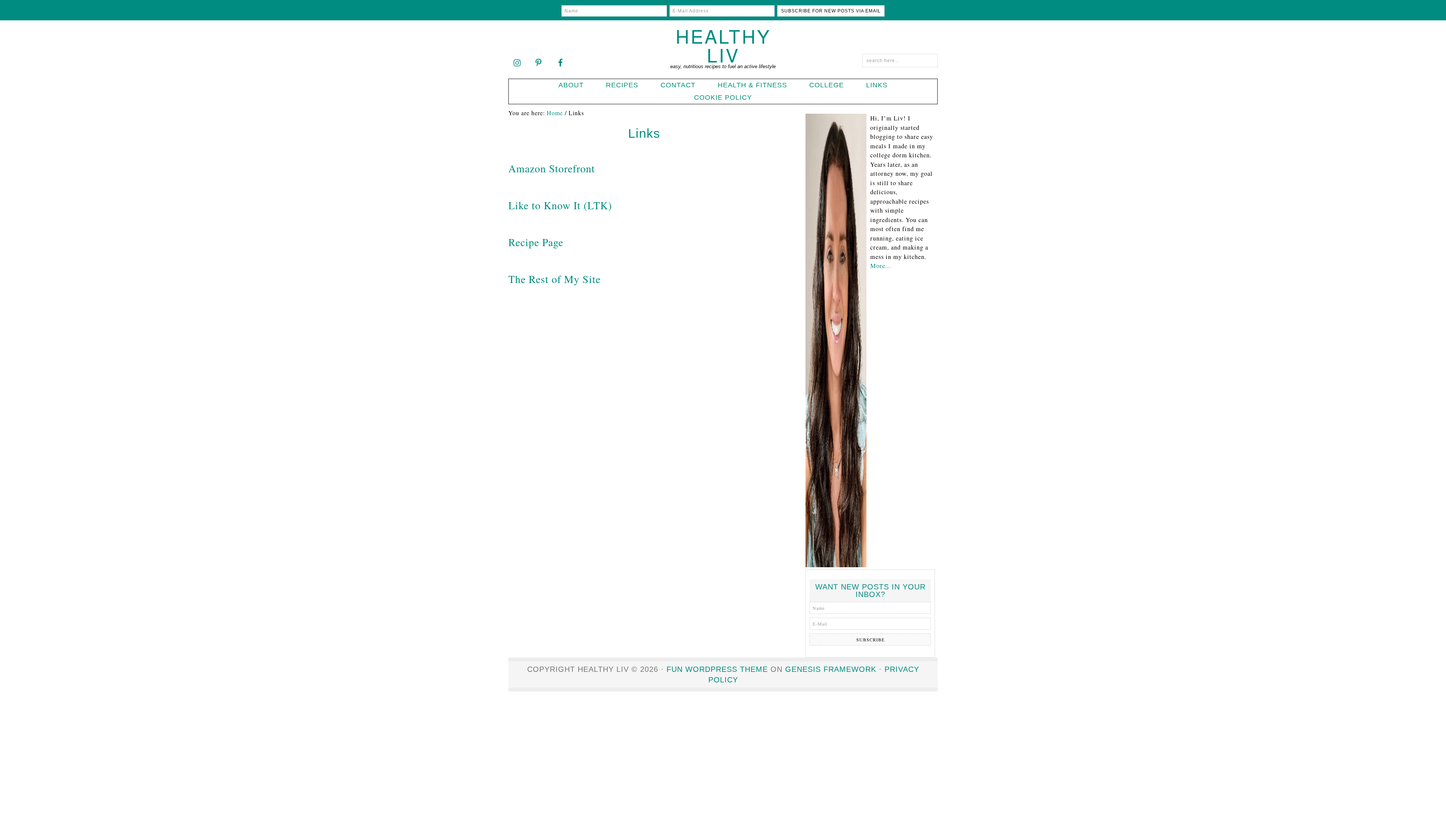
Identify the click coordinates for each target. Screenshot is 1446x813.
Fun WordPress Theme (717, 669)
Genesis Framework (830, 669)
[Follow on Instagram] (517, 62)
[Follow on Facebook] (560, 62)
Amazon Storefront (551, 168)
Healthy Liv (723, 45)
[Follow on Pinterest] (538, 62)
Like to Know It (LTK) (560, 205)
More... (880, 266)
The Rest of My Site (554, 279)
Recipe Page (535, 242)
